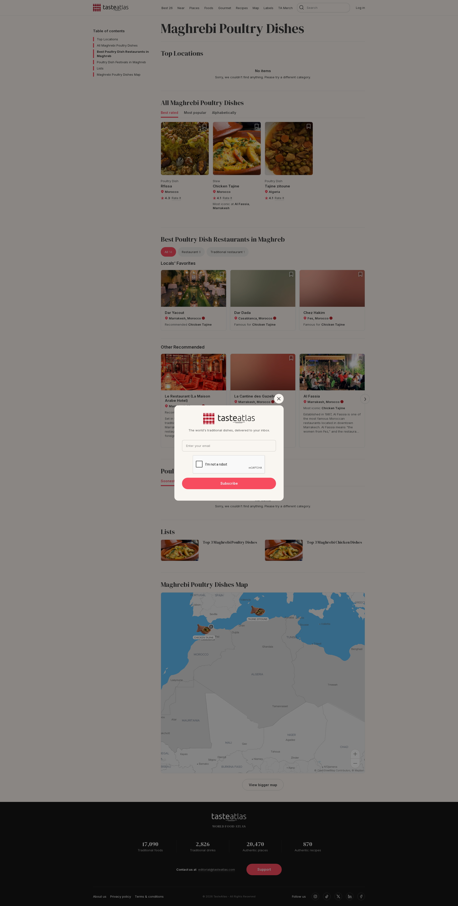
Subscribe (229, 483)
